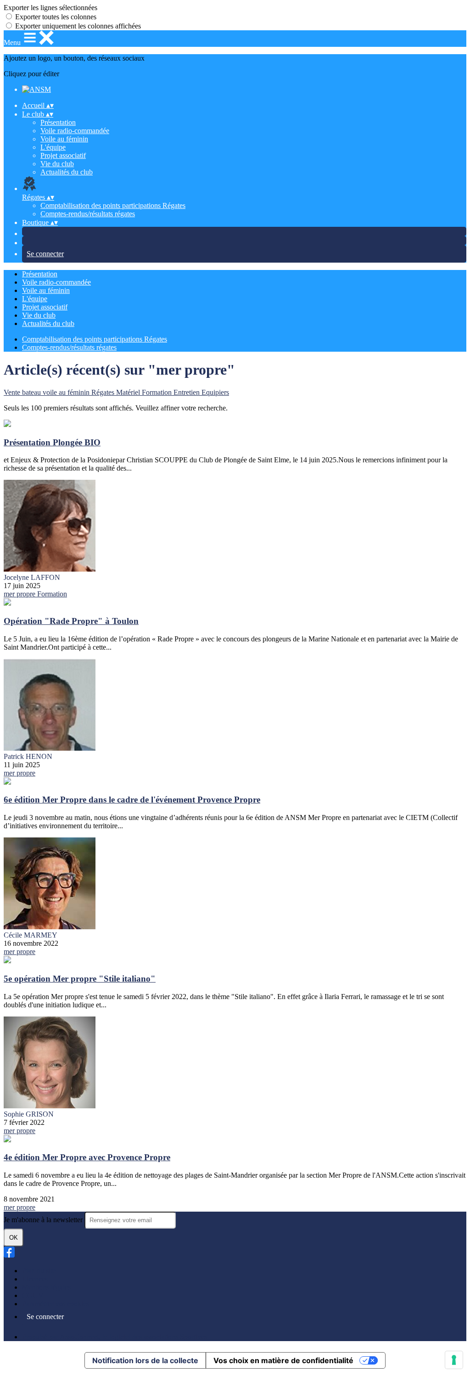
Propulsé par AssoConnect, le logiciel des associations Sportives (114, 1337)
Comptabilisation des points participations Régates (112, 205)
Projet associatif (63, 155)
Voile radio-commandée (74, 131)
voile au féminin (67, 392)
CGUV (33, 1295)
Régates (103, 392)
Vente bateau (23, 392)
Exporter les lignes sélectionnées (50, 7)
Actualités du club (66, 172)
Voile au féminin (64, 139)
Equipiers (215, 392)
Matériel (129, 392)
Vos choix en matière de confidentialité (283, 1360)
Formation (157, 392)
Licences (35, 1279)
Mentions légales (46, 1287)
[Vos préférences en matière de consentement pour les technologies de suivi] (454, 1360)
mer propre (20, 594)
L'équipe (53, 147)
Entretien (187, 392)
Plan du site (39, 1271)
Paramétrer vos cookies (55, 1304)
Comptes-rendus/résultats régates (87, 214)
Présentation (58, 122)
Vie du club (57, 164)
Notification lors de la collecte (145, 1360)
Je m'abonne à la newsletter (44, 1220)
